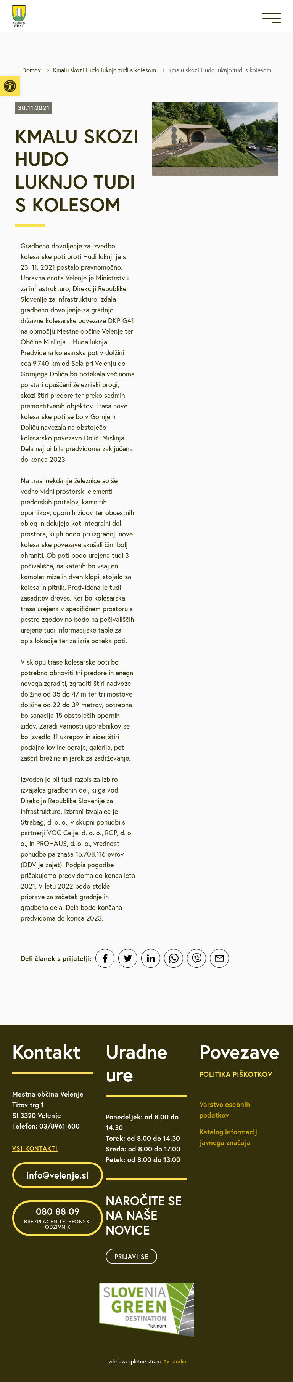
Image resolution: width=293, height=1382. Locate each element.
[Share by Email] (219, 958)
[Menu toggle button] (271, 19)
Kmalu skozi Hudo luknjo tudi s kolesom (104, 70)
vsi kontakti (35, 1148)
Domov (31, 70)
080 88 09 (57, 1217)
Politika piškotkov (236, 1074)
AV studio (174, 1361)
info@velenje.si (57, 1175)
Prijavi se (131, 1256)
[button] (10, 86)
